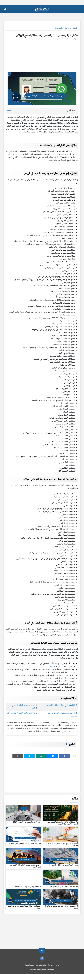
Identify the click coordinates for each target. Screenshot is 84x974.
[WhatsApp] (41, 756)
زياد (75, 39)
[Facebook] (64, 756)
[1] (64, 488)
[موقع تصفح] (42, 9)
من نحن (57, 965)
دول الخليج (67, 28)
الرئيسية (75, 28)
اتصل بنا (50, 965)
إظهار (8, 111)
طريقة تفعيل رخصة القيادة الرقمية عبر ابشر (22, 713)
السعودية (58, 28)
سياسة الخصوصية (41, 965)
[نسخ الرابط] (17, 756)
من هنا (52, 666)
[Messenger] (52, 756)
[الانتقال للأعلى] (42, 950)
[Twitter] (29, 756)
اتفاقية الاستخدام (29, 965)
